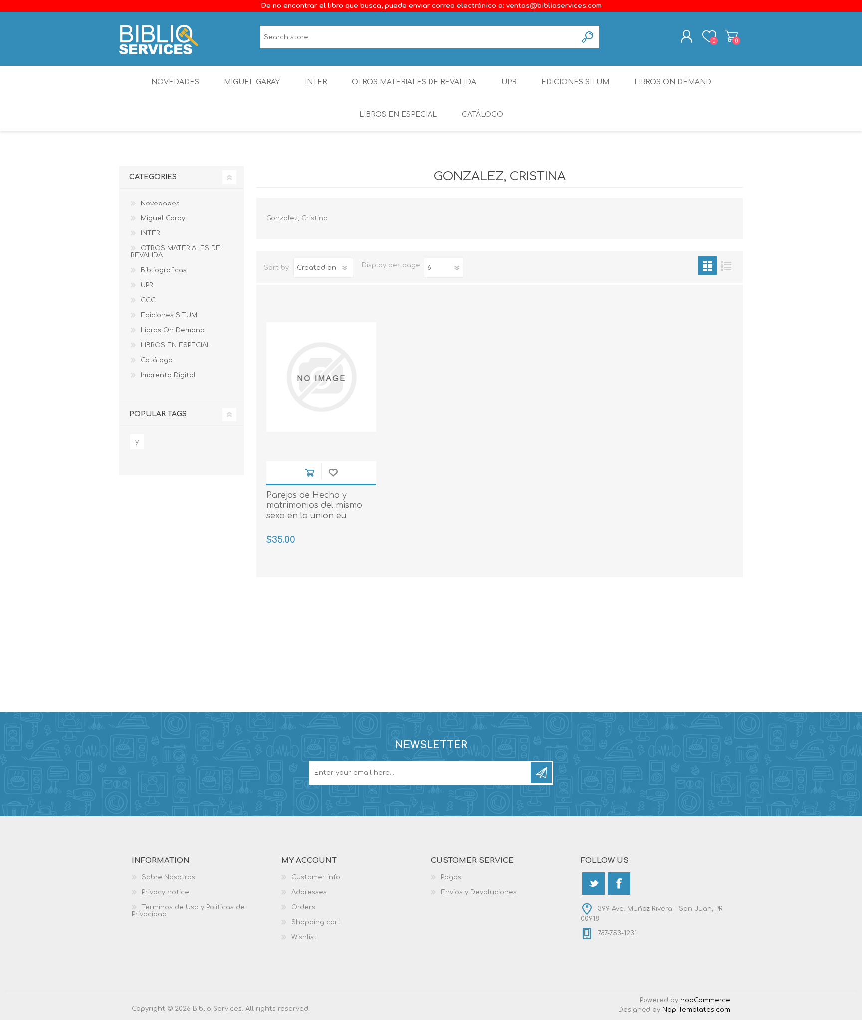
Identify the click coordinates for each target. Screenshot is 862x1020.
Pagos (451, 877)
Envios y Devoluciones (479, 892)
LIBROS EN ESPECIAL (398, 114)
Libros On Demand (672, 82)
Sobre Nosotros (168, 877)
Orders (303, 907)
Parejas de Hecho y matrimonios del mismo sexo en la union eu (314, 506)
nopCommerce (705, 1000)
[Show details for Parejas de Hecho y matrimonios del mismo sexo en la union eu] (321, 377)
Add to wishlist (333, 472)
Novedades (175, 82)
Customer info (315, 877)
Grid (707, 265)
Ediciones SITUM (575, 82)
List (726, 265)
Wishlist (304, 937)
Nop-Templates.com (696, 1009)
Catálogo (482, 114)
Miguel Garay (252, 82)
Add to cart (309, 472)
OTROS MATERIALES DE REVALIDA (414, 82)
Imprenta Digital (168, 375)
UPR (508, 82)
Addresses (309, 892)
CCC (148, 300)
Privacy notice (165, 892)
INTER (316, 82)
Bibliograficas (164, 270)
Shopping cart (731, 36)
